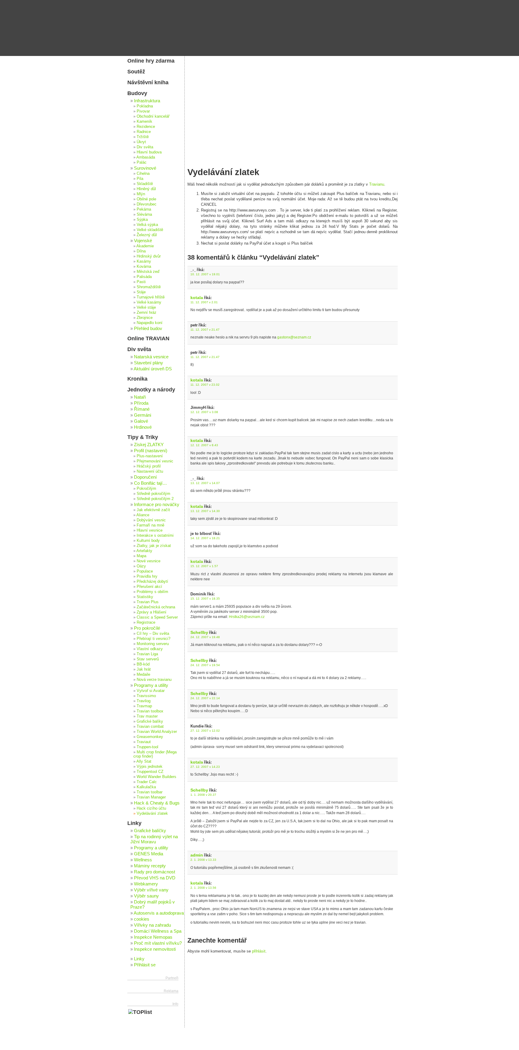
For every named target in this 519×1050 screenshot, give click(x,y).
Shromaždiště (149, 287)
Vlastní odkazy (150, 649)
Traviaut (144, 742)
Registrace (146, 622)
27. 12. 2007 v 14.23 (205, 766)
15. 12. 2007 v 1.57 (204, 566)
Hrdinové (143, 427)
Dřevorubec (146, 204)
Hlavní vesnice (149, 530)
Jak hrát (144, 669)
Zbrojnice (145, 318)
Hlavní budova (149, 152)
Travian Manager (151, 797)
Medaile (143, 674)
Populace (145, 571)
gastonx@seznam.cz (294, 337)
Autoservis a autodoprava (159, 913)
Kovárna (144, 266)
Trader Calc (147, 782)
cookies (141, 919)
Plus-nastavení (150, 456)
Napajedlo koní (149, 323)
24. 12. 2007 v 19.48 (205, 637)
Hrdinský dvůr (149, 256)
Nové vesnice (148, 561)
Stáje (141, 292)
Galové (141, 421)
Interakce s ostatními (155, 535)
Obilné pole (146, 199)
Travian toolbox (150, 711)
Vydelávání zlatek (152, 813)
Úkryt (141, 142)
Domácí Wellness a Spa (157, 931)
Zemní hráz (146, 312)
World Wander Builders (156, 777)
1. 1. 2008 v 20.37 (203, 794)
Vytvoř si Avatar (151, 691)
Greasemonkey (150, 737)
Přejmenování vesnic (155, 461)
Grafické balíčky (150, 830)
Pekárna (144, 209)
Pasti (141, 282)
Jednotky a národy (151, 390)
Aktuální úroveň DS (153, 368)
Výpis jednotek (149, 766)
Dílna (141, 251)
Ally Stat (143, 761)
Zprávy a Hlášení (151, 612)
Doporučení (145, 477)
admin (196, 855)
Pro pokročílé (147, 628)
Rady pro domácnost (154, 871)
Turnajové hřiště (151, 297)
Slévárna (144, 214)
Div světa (145, 147)
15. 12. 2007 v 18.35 (205, 598)
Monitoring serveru (153, 644)
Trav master (147, 716)
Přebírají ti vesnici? (153, 639)
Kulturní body (148, 541)
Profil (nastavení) (150, 450)
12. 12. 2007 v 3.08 (204, 412)
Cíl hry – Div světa (153, 634)
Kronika (137, 379)
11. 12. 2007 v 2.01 (204, 302)
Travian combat (150, 726)
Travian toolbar (149, 792)
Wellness (143, 859)
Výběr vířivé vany (151, 889)
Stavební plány (148, 362)
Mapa (141, 556)
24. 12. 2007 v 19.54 (205, 665)
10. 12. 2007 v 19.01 (205, 274)
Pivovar (143, 111)
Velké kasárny (149, 302)
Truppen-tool (147, 747)
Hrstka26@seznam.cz (247, 617)
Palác (142, 162)
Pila (140, 179)
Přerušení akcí (149, 587)
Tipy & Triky (142, 437)
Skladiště (145, 184)
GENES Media (148, 853)
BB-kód (143, 664)
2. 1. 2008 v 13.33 (203, 859)
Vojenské (143, 240)
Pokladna (145, 106)
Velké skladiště (150, 230)
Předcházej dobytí (152, 581)
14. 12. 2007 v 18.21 (205, 538)
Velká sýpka (147, 225)
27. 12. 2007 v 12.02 (205, 730)
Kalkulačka (146, 787)
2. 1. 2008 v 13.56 (203, 887)
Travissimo (146, 696)
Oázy (141, 566)
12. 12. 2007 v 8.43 (204, 445)
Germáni (142, 415)
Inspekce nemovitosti (155, 949)
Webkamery (146, 883)
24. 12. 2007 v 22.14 (205, 698)
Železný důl (147, 235)
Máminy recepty (150, 865)
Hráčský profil (149, 466)
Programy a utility (151, 685)
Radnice (144, 132)
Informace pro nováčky (156, 504)
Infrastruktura (147, 100)
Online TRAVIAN (148, 338)
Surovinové (145, 168)
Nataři (140, 397)
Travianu (376, 184)
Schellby (199, 632)
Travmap (144, 706)
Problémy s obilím (152, 592)
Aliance (142, 515)
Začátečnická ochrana (156, 607)
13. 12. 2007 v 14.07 (205, 483)
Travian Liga (147, 654)
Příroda (141, 403)
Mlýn (141, 194)
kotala (196, 297)
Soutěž (136, 72)
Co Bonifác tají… (150, 483)
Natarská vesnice (151, 356)
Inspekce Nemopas (153, 937)
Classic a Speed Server (157, 617)
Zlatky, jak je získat (154, 546)
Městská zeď (148, 272)
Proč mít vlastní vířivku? (158, 943)
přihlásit (259, 951)
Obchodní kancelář (153, 116)
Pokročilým (146, 488)
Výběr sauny (146, 895)
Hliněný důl (146, 189)
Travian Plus (148, 602)
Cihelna (143, 173)
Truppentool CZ (150, 772)
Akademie (145, 246)
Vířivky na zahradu (152, 925)
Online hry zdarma (151, 61)
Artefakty (144, 551)
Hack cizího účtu (151, 808)
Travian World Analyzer (157, 732)
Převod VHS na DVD (154, 877)
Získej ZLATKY (149, 444)
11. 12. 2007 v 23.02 (205, 384)
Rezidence (146, 127)
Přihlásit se (145, 964)
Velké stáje (146, 307)
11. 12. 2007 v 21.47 (205, 329)
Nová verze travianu (154, 680)
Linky (134, 823)
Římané (142, 409)
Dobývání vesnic (151, 520)
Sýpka (142, 220)
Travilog (143, 701)
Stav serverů (148, 659)
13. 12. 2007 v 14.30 (205, 511)
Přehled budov (148, 328)
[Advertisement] (292, 101)
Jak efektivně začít (153, 510)
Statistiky (145, 597)
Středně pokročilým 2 (155, 499)
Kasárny (144, 261)
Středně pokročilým (153, 494)
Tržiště (143, 137)
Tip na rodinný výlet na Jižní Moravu (154, 839)
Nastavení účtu (150, 471)
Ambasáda (145, 157)
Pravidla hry (147, 576)
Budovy (137, 93)
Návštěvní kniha (147, 82)
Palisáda (144, 277)
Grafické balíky (150, 721)
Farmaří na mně (150, 525)
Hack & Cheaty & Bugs (157, 802)
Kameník (144, 121)
